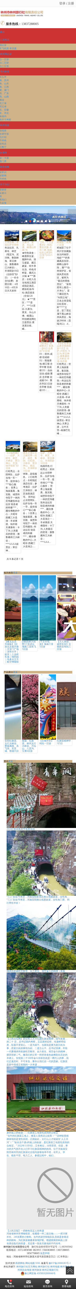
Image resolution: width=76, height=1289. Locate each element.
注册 (71, 3)
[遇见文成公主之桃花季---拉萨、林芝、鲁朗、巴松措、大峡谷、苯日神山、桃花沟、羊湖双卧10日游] (30, 446)
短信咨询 (28, 1286)
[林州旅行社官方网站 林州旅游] (38, 13)
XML (38, 1263)
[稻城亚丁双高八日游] (64, 235)
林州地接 (55, 1266)
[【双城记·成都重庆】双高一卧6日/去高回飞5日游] (46, 336)
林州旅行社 (44, 1266)
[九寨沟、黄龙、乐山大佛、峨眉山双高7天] (29, 235)
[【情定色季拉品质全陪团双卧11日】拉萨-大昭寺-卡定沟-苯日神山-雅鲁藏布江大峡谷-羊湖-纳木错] (64, 336)
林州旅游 (37, 1270)
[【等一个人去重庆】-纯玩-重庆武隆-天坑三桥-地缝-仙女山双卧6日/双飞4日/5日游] (46, 235)
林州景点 (65, 1266)
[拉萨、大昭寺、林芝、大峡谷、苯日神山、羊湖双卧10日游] (47, 446)
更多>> (16, 572)
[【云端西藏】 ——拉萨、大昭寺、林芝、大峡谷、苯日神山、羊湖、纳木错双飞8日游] (13, 446)
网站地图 (30, 1263)
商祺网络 (20, 1263)
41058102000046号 (40, 1273)
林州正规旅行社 (50, 1270)
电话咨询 (9, 1286)
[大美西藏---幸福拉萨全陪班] (12, 235)
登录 (62, 3)
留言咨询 (47, 1286)
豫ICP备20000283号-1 (60, 1263)
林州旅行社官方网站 (26, 1266)
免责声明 (44, 1253)
